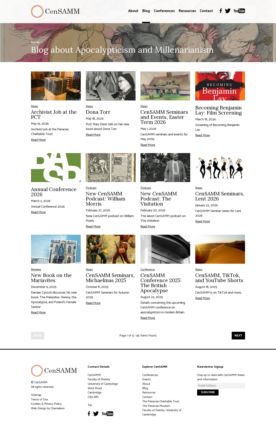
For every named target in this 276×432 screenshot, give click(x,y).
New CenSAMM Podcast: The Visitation (158, 198)
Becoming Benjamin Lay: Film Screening (218, 110)
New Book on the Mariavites (51, 277)
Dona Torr (98, 112)
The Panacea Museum (156, 405)
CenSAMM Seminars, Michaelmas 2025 (110, 277)
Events (146, 379)
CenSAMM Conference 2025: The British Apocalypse (161, 283)
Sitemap (36, 395)
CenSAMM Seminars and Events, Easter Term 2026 (164, 117)
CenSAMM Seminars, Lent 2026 (219, 196)
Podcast (91, 188)
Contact (206, 11)
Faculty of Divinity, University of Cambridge (161, 412)
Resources (187, 11)
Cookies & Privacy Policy (46, 403)
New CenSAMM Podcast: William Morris (105, 198)
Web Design (38, 408)
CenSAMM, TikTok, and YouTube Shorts (219, 277)
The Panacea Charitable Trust (160, 401)
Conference (147, 269)
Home (35, 42)
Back (37, 335)
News (34, 106)
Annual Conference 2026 (53, 191)
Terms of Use (39, 399)
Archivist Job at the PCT (54, 114)
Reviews (36, 269)
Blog (146, 11)
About (133, 11)
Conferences (164, 11)
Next (238, 335)
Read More (38, 140)
